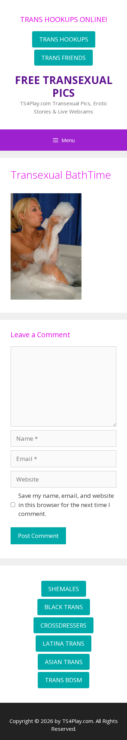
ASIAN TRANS (64, 662)
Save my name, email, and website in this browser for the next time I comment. (66, 504)
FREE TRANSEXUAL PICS (64, 86)
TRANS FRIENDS (63, 58)
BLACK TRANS (63, 607)
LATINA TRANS (63, 643)
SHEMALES (63, 589)
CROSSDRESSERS (63, 625)
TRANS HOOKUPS (63, 39)
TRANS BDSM (63, 680)
